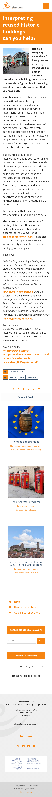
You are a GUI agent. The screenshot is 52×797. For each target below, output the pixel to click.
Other (27, 510)
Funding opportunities (22, 446)
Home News (36, 446)
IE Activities (32, 569)
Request (33, 510)
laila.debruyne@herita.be (18, 291)
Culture (13, 377)
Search (41, 641)
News (22, 377)
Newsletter (32, 377)
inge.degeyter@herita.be (18, 236)
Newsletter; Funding (33, 450)
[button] (13, 389)
